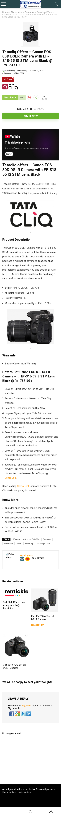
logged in (26, 705)
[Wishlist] (30, 812)
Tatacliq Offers (43, 544)
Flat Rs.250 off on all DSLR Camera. (42, 618)
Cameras (29, 12)
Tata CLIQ (20, 73)
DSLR (19, 544)
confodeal (8, 544)
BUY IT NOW (30, 116)
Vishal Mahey (21, 71)
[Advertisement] (31, 760)
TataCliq (29, 544)
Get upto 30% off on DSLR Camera (14, 666)
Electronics (17, 12)
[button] (12, 712)
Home (5, 12)
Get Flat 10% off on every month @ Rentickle (14, 605)
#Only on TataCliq (31, 539)
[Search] (56, 4)
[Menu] (4, 4)
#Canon (16, 539)
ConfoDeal (10, 477)
